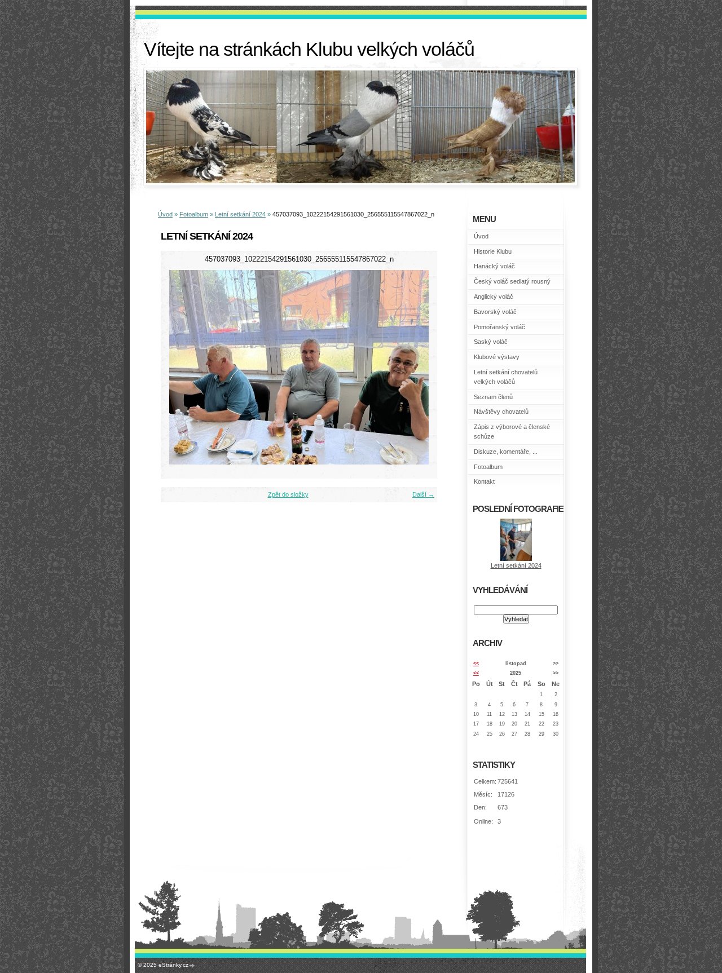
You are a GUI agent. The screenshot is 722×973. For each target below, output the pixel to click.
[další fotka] (419, 367)
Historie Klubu (493, 251)
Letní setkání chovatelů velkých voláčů (506, 377)
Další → (423, 494)
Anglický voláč (493, 296)
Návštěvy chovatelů (501, 411)
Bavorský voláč (495, 311)
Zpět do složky (288, 494)
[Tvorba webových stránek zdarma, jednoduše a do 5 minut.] (192, 965)
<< (476, 663)
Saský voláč (491, 341)
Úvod (165, 214)
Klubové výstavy (497, 356)
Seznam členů (493, 396)
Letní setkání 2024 (240, 214)
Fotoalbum (193, 214)
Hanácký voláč (494, 266)
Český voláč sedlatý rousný (512, 281)
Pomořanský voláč (499, 327)
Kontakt (484, 481)
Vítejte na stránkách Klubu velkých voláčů (309, 49)
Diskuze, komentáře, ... (506, 451)
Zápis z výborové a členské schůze (512, 431)
